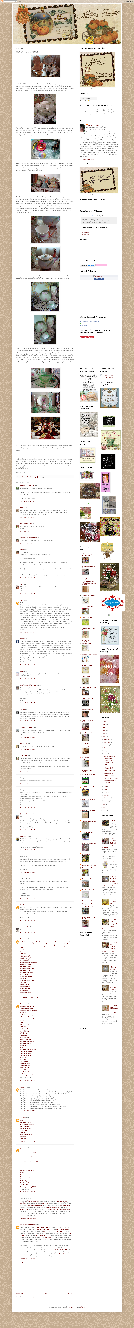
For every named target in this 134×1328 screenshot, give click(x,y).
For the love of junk (87, 699)
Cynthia (22, 709)
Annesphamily (24, 927)
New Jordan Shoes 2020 (43, 1235)
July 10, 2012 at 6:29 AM (27, 678)
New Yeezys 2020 (50, 1237)
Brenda (22, 639)
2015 (104, 728)
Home (45, 1293)
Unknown (23, 939)
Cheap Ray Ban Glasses (43, 1229)
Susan (22, 550)
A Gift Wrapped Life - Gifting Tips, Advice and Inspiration (89, 583)
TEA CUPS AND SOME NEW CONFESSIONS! (109, 769)
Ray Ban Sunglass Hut (52, 1207)
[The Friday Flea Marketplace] (109, 377)
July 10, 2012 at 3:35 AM (27, 543)
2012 (104, 736)
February (107, 798)
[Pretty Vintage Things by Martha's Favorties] (80, 323)
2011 (104, 804)
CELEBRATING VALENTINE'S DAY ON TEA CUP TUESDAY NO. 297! (110, 947)
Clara (22, 584)
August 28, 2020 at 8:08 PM (28, 1218)
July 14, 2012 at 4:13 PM (27, 898)
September (107, 748)
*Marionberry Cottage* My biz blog (89, 567)
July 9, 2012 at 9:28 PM (27, 501)
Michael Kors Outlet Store (43, 1227)
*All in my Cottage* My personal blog (89, 554)
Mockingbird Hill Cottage (87, 771)
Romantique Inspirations (89, 821)
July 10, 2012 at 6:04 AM (27, 632)
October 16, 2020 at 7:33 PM (28, 1258)
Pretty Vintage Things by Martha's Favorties (89, 321)
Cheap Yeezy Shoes (32, 1201)
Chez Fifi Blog (86, 641)
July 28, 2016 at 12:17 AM (27, 1080)
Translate (93, 101)
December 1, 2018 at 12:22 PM (29, 1161)
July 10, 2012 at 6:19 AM (27, 664)
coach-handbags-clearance (28, 1224)
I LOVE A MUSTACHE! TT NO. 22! (114, 987)
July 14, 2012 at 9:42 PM (27, 932)
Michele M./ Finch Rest (27, 485)
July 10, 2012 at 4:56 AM (27, 577)
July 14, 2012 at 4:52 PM (27, 920)
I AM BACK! (113, 821)
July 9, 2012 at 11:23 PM (27, 517)
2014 (104, 731)
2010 (104, 807)
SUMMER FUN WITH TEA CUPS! (110, 757)
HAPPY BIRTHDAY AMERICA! (110, 782)
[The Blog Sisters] (109, 407)
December (107, 739)
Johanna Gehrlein (25, 814)
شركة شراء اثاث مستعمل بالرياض (30, 1156)
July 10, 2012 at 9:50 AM (27, 749)
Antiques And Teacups (26, 727)
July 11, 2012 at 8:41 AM (27, 783)
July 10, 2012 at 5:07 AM (27, 594)
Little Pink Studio (87, 744)
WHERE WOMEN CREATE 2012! (109, 774)
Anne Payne (23, 755)
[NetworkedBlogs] (98, 276)
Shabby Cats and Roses (89, 843)
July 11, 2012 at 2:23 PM (27, 830)
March (106, 795)
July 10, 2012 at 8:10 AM (27, 721)
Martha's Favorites (93, 125)
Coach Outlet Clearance (61, 1254)
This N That (23, 743)
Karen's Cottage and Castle (88, 721)
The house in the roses (88, 879)
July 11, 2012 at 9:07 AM (27, 807)
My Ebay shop (86, 232)
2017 (104, 722)
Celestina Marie (24, 905)
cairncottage (23, 836)
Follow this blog (99, 278)
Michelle (22, 507)
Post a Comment (23, 1263)
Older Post (71, 1293)
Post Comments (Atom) (30, 1297)
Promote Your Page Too (85, 325)
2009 (104, 810)
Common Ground (87, 644)
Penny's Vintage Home (88, 799)
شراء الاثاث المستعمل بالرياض (29, 1152)
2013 (104, 733)
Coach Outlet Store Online (34, 1205)
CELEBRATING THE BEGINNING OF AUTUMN (114, 1008)
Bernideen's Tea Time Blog (88, 629)
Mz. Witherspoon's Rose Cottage (89, 787)
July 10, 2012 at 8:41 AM (27, 737)
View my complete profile (87, 159)
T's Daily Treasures (87, 907)
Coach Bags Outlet (61, 1250)
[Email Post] (42, 477)
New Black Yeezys (65, 1205)
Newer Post (19, 1293)
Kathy (22, 600)
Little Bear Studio (87, 733)
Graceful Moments (87, 709)
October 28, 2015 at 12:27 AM (29, 997)
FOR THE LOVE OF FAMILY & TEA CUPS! (110, 762)
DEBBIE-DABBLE (88, 666)
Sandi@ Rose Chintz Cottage (28, 685)
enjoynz (70, 1307)
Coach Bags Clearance (63, 1229)
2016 (104, 725)
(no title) (112, 862)
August (106, 751)
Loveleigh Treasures (88, 747)
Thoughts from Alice (88, 904)
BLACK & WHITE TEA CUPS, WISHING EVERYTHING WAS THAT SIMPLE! (110, 880)
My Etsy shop (85, 234)
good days (23, 1148)
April (106, 792)
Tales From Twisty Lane (89, 865)
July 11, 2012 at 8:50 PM (27, 850)
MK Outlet (45, 1203)
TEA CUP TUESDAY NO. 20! (113, 901)
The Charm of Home (26, 524)
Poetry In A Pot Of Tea (88, 810)
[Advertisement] (45, 1278)
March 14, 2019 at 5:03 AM (28, 1192)
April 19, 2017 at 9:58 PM (27, 1141)
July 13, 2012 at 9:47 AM (27, 872)
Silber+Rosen (86, 854)
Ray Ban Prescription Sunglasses (60, 1209)
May (105, 789)
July (105, 754)
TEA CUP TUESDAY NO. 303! (113, 967)
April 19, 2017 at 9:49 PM (27, 1111)
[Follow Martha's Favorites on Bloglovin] (88, 266)
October (106, 745)
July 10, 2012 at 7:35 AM (27, 703)
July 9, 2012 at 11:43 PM (27, 531)
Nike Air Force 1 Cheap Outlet (52, 1231)
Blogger (82, 1307)
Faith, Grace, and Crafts (89, 688)
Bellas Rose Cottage (88, 617)
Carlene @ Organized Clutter (28, 538)
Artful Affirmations (87, 606)
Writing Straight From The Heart (88, 918)
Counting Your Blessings (89, 655)
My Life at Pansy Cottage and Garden (89, 775)
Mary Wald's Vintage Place (88, 758)
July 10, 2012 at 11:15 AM (27, 771)
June (105, 786)
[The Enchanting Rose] (89, 401)
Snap (21, 671)
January (106, 801)
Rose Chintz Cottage (88, 832)
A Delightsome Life (87, 579)
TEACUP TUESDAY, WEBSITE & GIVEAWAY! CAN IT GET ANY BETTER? (110, 843)
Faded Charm (86, 677)
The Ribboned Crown (88, 901)
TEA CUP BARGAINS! (111, 778)
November (107, 742)
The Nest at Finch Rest (88, 890)
